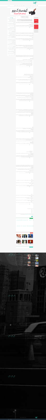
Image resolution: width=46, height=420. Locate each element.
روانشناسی (17, 5)
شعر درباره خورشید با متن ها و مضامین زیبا (12, 34)
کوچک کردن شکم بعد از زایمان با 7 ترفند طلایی (12, 32)
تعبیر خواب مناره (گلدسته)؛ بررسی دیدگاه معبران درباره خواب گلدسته (33, 263)
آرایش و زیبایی (33, 5)
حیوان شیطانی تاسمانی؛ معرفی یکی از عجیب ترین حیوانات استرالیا (30, 266)
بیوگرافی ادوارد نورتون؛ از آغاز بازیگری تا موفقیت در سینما (11, 35)
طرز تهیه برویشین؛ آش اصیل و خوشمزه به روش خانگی (11, 39)
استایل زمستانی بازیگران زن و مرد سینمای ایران (25, 238)
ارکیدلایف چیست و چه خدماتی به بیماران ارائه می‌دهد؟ (11, 28)
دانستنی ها (21, 5)
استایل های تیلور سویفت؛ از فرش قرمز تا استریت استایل (19, 244)
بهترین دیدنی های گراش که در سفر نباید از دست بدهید (11, 48)
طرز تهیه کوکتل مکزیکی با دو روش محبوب (12, 27)
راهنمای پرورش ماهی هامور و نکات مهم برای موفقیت (19, 266)
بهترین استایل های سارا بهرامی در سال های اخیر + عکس (30, 238)
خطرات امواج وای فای (26, 214)
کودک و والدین (15, 5)
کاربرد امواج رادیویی (30, 214)
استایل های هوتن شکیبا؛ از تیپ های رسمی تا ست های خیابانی (30, 244)
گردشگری (31, 5)
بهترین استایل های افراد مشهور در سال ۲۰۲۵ (25, 244)
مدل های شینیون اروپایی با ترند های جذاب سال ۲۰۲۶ (11, 47)
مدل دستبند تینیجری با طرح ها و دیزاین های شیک (11, 33)
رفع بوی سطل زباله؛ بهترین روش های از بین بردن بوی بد (33, 255)
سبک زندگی (36, 5)
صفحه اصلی (11, 419)
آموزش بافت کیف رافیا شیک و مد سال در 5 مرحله (26, 262)
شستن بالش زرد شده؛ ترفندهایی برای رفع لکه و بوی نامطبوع (25, 257)
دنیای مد (19, 5)
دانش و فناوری (24, 5)
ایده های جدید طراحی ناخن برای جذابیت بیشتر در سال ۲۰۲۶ (19, 238)
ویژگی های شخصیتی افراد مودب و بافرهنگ (12, 20)
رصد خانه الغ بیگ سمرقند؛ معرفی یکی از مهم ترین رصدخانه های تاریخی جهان (11, 36)
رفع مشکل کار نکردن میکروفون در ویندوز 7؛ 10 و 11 (11, 43)
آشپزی (29, 5)
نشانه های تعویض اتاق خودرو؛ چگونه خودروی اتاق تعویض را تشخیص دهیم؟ (12, 31)
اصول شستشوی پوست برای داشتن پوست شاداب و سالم (11, 23)
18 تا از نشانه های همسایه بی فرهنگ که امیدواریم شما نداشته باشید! (25, 265)
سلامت (27, 5)
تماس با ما (36, 0)
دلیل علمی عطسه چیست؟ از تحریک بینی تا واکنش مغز (24, 266)
